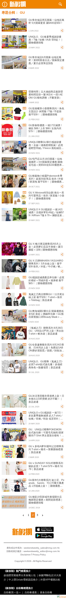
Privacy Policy (39, 554)
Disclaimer (25, 554)
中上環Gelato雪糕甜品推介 (23, 579)
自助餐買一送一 (12, 592)
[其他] (62, 32)
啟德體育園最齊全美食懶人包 (20, 575)
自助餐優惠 (31, 592)
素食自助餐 (46, 592)
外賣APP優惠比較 (50, 579)
